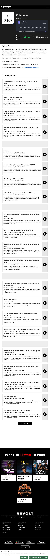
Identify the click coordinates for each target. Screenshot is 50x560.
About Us (20, 523)
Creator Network (6, 531)
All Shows (4, 523)
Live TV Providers (6, 527)
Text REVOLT (38, 527)
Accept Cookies (24, 557)
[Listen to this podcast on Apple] (41, 37)
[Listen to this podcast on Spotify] (27, 37)
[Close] (48, 551)
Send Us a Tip (21, 527)
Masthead (20, 525)
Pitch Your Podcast (6, 529)
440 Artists (4, 533)
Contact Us (37, 525)
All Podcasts (5, 525)
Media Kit (20, 529)
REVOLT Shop (38, 529)
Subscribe (37, 523)
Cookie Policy (7, 554)
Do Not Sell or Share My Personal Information (38, 557)
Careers (20, 531)
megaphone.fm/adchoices (31, 67)
